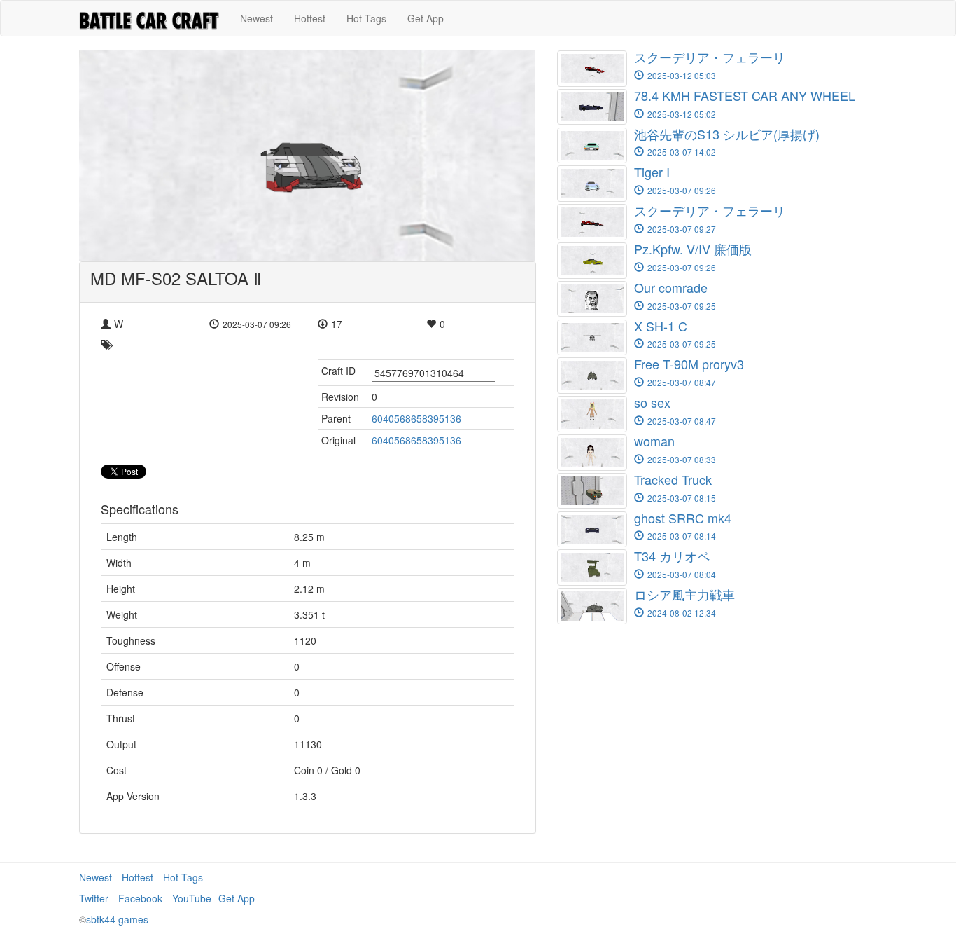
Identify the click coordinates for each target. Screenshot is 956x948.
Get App (425, 18)
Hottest (309, 18)
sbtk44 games (117, 919)
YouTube (191, 898)
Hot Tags (366, 18)
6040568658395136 (416, 418)
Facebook (140, 898)
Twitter (93, 898)
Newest (256, 18)
